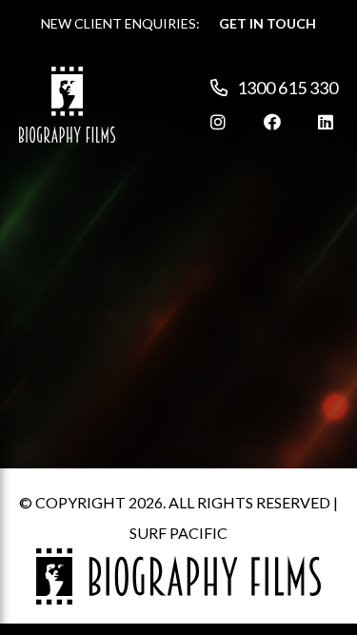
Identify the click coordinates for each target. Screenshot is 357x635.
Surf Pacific (178, 533)
